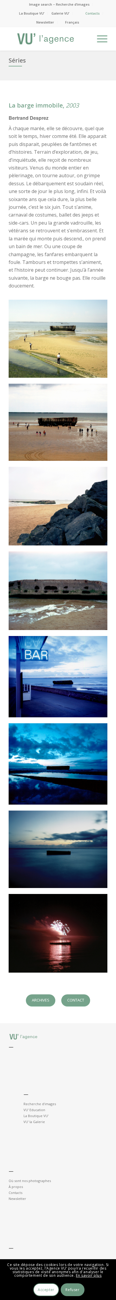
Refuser (72, 1289)
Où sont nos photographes (30, 1180)
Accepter (46, 1289)
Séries (17, 60)
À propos (16, 1186)
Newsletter (45, 22)
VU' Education (34, 1110)
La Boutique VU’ (31, 13)
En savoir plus (88, 1275)
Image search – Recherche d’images (59, 4)
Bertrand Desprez (28, 117)
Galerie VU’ (60, 13)
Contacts (92, 13)
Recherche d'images (39, 1104)
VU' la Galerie (34, 1121)
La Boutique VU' (35, 1116)
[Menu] (99, 39)
